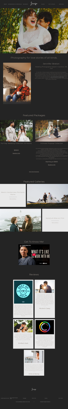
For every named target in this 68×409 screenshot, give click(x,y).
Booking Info (16, 153)
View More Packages (34, 171)
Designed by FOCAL (34, 403)
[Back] (2, 31)
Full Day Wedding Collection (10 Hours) (23, 401)
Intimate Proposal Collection (45, 401)
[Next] (66, 31)
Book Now (34, 398)
